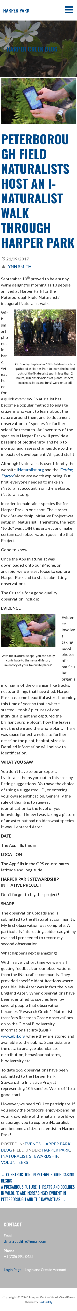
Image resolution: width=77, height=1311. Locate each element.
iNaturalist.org (30, 469)
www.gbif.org (13, 1036)
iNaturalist (14, 1156)
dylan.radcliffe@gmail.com (25, 1241)
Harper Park (16, 10)
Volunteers (14, 1162)
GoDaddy (45, 1302)
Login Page (13, 1269)
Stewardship (43, 1156)
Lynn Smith (18, 266)
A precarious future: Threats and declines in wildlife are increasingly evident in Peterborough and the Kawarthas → (38, 1193)
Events (33, 1143)
